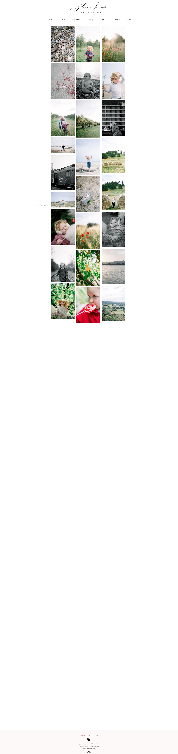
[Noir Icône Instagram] (89, 739)
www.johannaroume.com (89, 748)
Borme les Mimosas (96, 744)
